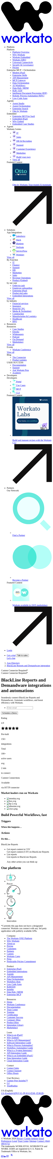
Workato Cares (13, 956)
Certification (12, 1015)
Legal (14, 1141)
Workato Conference (16, 1004)
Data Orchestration (15, 979)
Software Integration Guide (19, 1043)
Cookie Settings (31, 1138)
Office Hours (13, 1073)
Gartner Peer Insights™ (17, 1080)
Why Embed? (13, 1037)
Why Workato (13, 941)
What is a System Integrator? (19, 1050)
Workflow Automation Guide (20, 1048)
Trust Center (12, 1009)
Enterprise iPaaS (14, 969)
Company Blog (13, 1020)
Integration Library (15, 1025)
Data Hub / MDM (15, 992)
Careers (10, 954)
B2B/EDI (11, 987)
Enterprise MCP (14, 994)
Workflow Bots (13, 981)
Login (9, 650)
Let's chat (11, 658)
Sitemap (32, 1141)
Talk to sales (22, 655)
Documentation (13, 1007)
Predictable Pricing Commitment (21, 961)
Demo (9, 1002)
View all (10, 257)
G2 (8, 1083)
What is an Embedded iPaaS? (20, 1055)
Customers (11, 948)
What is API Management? (19, 1040)
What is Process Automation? (20, 1045)
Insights (10, 989)
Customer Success (15, 1017)
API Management (15, 976)
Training (10, 1012)
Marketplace (12, 1027)
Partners (10, 951)
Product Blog (13, 1022)
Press (9, 959)
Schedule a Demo (9, 713)
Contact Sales (13, 1068)
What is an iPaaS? (15, 1035)
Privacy (20, 1138)
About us (11, 943)
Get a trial (11, 655)
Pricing (10, 946)
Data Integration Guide (17, 1058)
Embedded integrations (17, 971)
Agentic (10, 974)
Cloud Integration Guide (18, 1060)
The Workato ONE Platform (19, 938)
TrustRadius (12, 1086)
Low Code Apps (14, 984)
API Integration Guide (17, 1053)
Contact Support (14, 1070)
